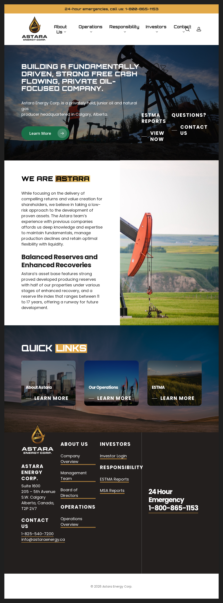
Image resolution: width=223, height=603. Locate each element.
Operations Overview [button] (71, 521)
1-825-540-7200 (37, 533)
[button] (45, 133)
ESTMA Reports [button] (114, 479)
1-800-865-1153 (173, 508)
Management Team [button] (74, 475)
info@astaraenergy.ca (43, 539)
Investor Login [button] (113, 456)
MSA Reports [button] (112, 490)
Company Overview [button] (70, 458)
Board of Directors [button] (69, 492)
